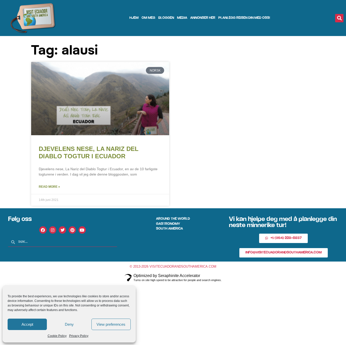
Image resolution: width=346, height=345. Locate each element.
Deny (69, 324)
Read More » (49, 186)
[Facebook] (43, 230)
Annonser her (202, 17)
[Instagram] (52, 230)
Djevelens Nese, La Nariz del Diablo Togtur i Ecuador (89, 152)
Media (182, 17)
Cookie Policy (57, 336)
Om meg (148, 17)
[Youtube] (82, 230)
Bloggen (166, 17)
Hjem (134, 17)
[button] (339, 18)
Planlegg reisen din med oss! (244, 17)
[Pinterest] (72, 230)
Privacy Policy (78, 336)
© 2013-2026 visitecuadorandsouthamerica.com (173, 266)
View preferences (111, 324)
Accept (27, 324)
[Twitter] (62, 230)
